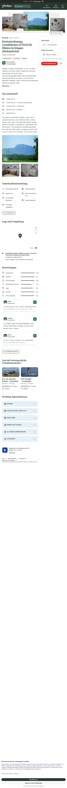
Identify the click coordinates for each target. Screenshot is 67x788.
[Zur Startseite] (7, 6)
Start (3, 458)
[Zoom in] (36, 228)
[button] (5, 86)
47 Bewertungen (11, 64)
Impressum (12, 452)
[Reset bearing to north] (36, 233)
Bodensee (22, 458)
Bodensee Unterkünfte (8, 460)
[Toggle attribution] (36, 248)
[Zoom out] (36, 230)
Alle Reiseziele (12, 458)
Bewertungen (37, 1)
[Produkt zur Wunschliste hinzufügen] (17, 370)
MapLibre (32, 248)
